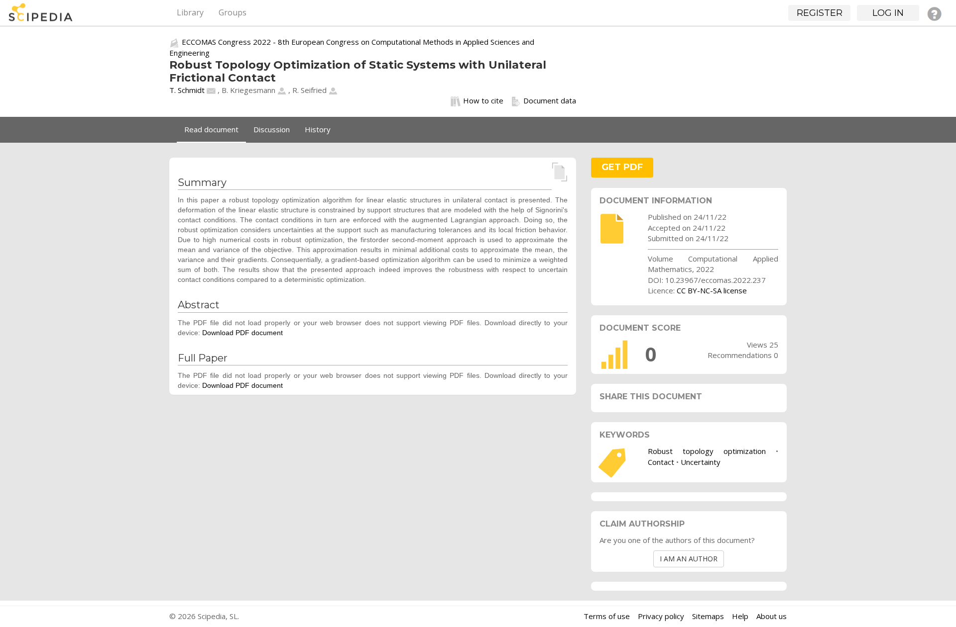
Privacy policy (661, 616)
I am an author (688, 558)
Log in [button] (888, 12)
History (318, 129)
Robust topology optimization (707, 451)
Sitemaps (708, 616)
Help (740, 616)
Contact (661, 462)
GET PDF (622, 167)
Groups (232, 12)
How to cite (483, 100)
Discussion (271, 129)
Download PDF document (242, 333)
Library (190, 12)
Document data (549, 100)
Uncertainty (700, 462)
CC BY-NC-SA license (712, 290)
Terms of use (607, 616)
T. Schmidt (187, 90)
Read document (211, 129)
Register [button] (819, 12)
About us (771, 616)
